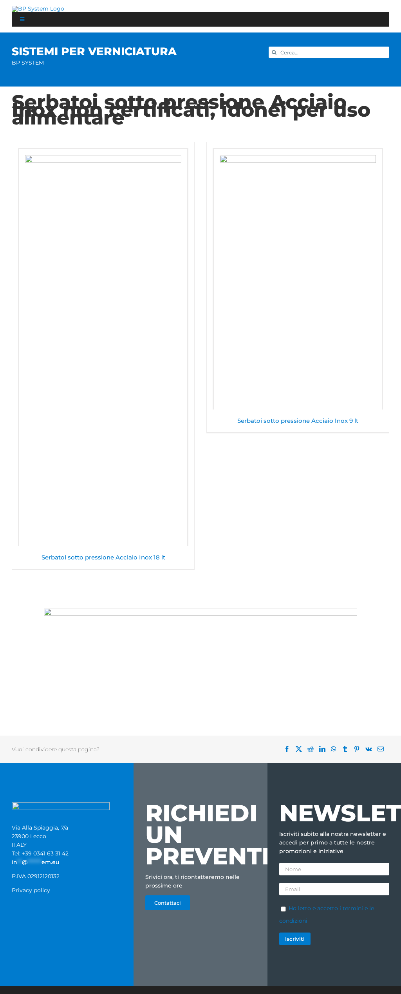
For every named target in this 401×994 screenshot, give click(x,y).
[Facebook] (290, 749)
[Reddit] (313, 749)
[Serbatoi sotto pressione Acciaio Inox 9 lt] (298, 279)
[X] (301, 749)
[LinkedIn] (325, 749)
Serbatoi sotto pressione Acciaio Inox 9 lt (297, 420)
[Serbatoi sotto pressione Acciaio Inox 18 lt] (103, 347)
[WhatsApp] (336, 749)
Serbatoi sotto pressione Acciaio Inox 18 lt (103, 557)
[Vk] (371, 749)
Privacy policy (31, 890)
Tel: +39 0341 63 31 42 (40, 853)
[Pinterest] (359, 749)
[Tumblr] (348, 749)
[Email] (383, 749)
